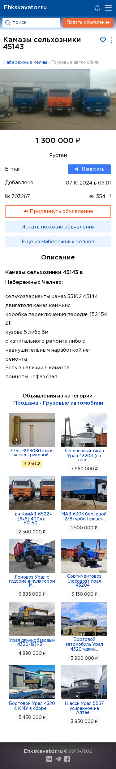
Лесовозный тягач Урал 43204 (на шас (84, 455)
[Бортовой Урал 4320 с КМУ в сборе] (32, 699)
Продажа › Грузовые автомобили (58, 403)
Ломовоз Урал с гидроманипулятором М (32, 581)
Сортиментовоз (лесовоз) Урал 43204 (84, 581)
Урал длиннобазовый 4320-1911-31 (32, 642)
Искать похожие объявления (58, 227)
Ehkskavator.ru (25, 7)
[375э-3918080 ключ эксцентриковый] (32, 446)
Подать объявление (88, 22)
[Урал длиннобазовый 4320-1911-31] (32, 635)
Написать (93, 169)
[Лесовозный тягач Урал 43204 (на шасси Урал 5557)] (84, 446)
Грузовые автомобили (75, 62)
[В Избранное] (102, 40)
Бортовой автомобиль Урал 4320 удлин (84, 644)
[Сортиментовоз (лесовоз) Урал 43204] (84, 572)
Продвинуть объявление (60, 211)
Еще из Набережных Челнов (58, 242)
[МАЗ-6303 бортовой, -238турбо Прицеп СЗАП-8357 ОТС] (84, 509)
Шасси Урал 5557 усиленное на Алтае (84, 708)
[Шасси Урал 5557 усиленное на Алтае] (84, 699)
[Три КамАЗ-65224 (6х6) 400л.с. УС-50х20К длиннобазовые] (32, 509)
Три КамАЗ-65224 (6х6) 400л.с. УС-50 (32, 518)
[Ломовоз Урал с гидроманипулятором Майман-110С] (32, 572)
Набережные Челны (25, 62)
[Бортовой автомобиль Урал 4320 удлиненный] (84, 635)
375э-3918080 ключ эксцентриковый (32, 453)
